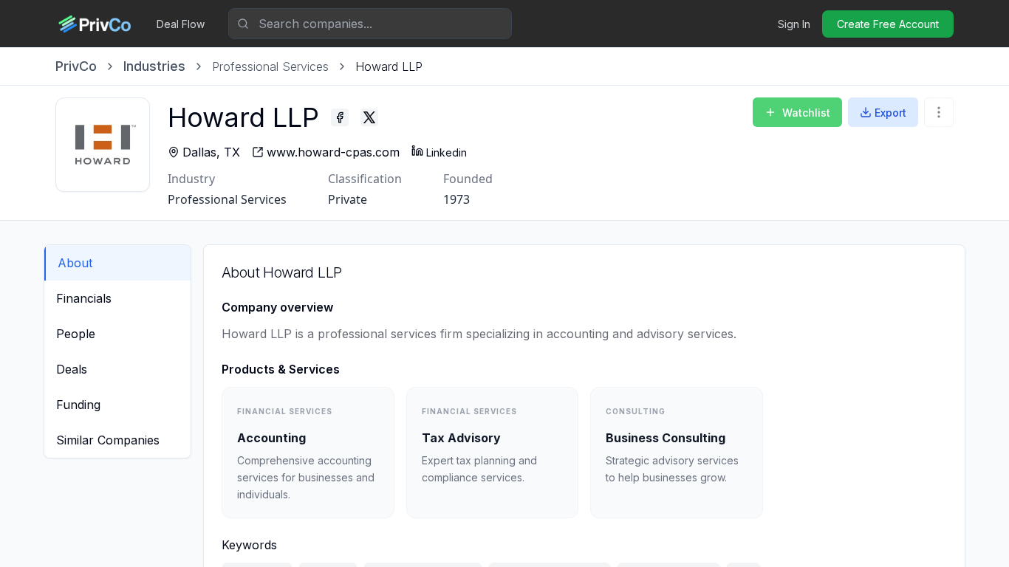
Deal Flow (181, 24)
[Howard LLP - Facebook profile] (340, 117)
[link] (389, 66)
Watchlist (806, 112)
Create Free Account (888, 24)
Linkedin (446, 152)
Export (890, 112)
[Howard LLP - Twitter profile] (369, 117)
